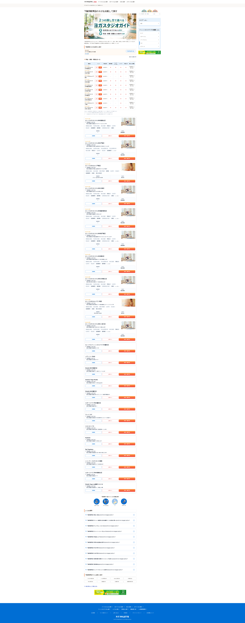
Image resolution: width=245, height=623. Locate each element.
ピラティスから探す (131, 1)
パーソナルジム (143, 39)
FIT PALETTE (86, 5)
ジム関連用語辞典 (142, 609)
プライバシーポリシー (137, 612)
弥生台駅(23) (90, 581)
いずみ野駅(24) (104, 578)
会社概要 (93, 612)
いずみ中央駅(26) (90, 578)
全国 (141, 23)
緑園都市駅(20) (130, 581)
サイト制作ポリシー (104, 612)
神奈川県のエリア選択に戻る (91, 586)
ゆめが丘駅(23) (117, 578)
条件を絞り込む (131, 51)
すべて (141, 33)
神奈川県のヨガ (93, 5)
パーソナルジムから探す (103, 1)
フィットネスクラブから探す (104, 609)
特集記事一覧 (133, 609)
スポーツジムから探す (113, 1)
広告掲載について (150, 612)
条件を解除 (87, 53)
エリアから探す (116, 609)
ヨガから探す (122, 1)
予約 (100, 67)
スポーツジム (143, 36)
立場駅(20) (117, 581)
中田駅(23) (130, 578)
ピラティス (142, 46)
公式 (96, 67)
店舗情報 (93, 135)
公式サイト (110, 135)
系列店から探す (124, 609)
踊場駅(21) (104, 581)
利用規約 (125, 612)
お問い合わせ (116, 612)
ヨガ (141, 43)
